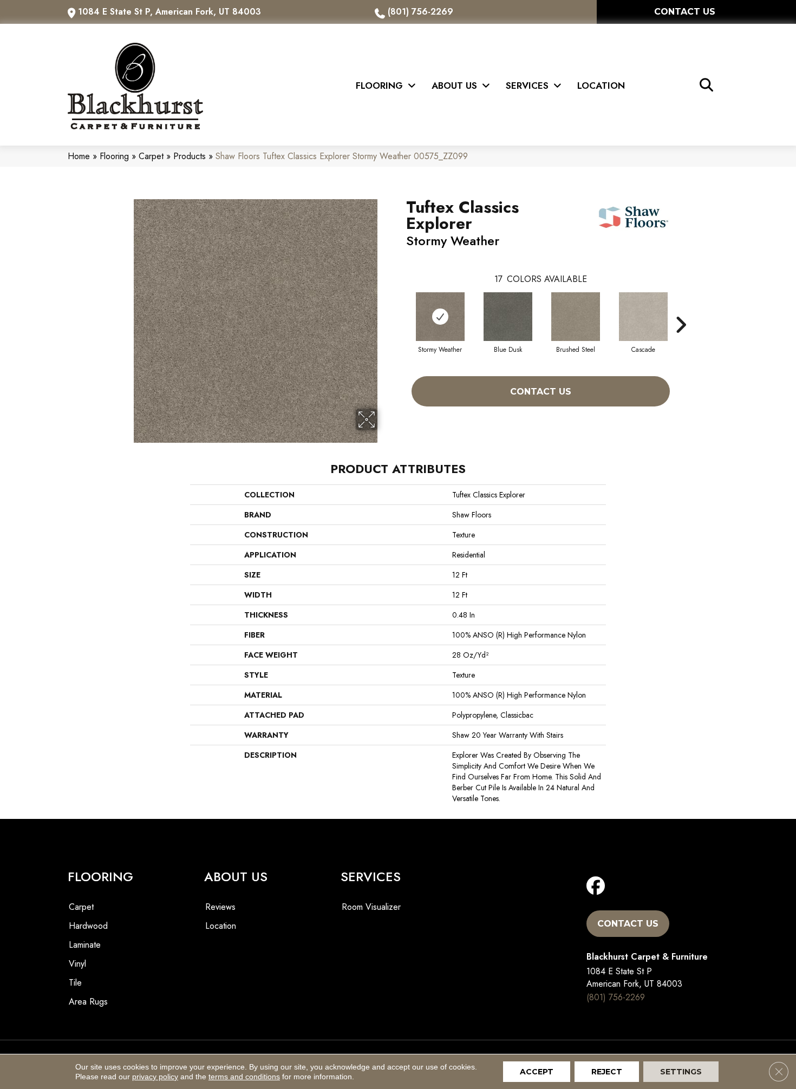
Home (79, 156)
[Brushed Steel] (576, 317)
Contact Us (540, 391)
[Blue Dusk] (508, 317)
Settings (681, 1072)
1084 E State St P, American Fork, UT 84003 (169, 11)
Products (189, 156)
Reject (606, 1072)
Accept (536, 1072)
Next (681, 308)
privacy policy (155, 1076)
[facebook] (598, 886)
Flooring (114, 156)
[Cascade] (643, 317)
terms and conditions (244, 1076)
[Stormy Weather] (440, 317)
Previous (401, 308)
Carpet (151, 156)
